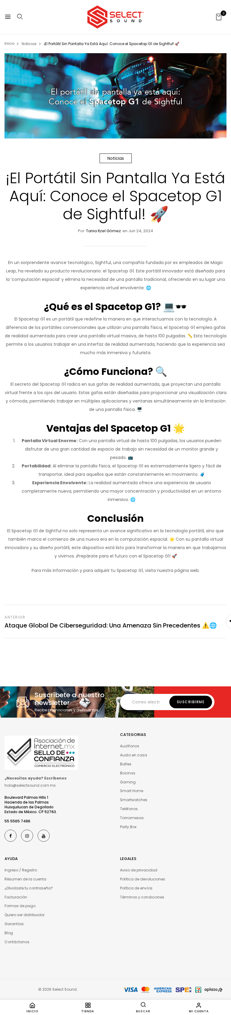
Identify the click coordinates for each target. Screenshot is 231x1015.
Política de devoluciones (142, 879)
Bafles (125, 764)
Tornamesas (132, 817)
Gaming (128, 782)
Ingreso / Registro (21, 870)
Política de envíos (136, 888)
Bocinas (127, 773)
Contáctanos (17, 941)
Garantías (14, 923)
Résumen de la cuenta (25, 879)
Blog (9, 932)
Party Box (128, 826)
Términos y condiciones (142, 897)
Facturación (16, 897)
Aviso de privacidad (138, 870)
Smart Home (131, 790)
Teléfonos (129, 808)
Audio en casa (133, 755)
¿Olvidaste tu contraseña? (29, 888)
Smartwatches (133, 799)
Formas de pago (20, 905)
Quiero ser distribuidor (25, 914)
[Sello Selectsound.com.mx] (41, 752)
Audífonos (129, 746)
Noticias (115, 158)
